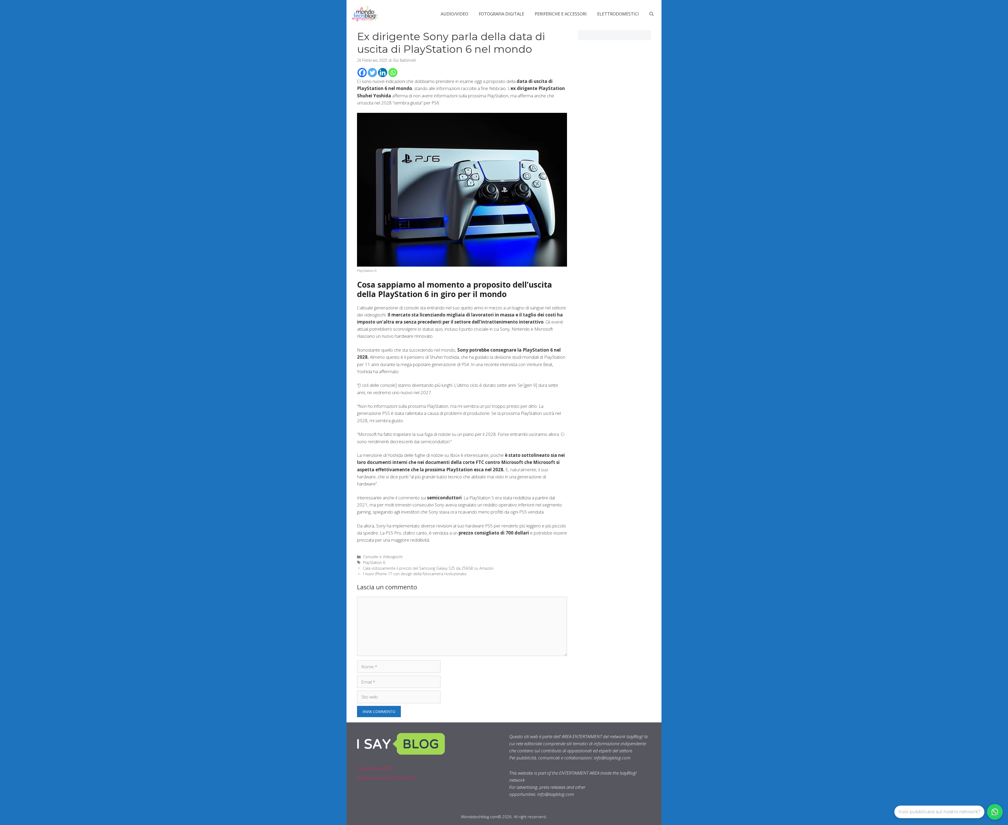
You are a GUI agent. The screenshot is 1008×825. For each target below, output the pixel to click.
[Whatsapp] (392, 72)
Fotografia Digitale (501, 14)
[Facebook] (362, 72)
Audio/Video (454, 14)
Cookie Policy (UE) (374, 768)
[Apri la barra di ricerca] (651, 13)
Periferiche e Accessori (561, 14)
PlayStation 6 (374, 562)
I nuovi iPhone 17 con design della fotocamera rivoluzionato (414, 573)
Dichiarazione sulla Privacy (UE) (387, 778)
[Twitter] (372, 72)
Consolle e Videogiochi (382, 556)
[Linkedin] (382, 72)
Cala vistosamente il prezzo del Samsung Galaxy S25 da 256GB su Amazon (428, 568)
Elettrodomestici (618, 14)
